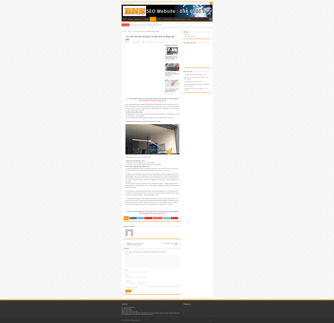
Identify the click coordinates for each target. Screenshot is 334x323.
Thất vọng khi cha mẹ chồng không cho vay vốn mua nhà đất (171, 57)
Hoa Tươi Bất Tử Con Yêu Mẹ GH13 (170, 243)
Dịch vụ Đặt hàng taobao (190, 36)
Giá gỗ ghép (187, 34)
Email (127, 275)
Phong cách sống (168, 19)
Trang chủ (130, 3)
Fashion (159, 19)
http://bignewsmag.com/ (131, 311)
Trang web (127, 280)
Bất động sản (138, 19)
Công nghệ (146, 19)
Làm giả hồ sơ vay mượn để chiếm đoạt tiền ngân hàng (172, 74)
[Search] (211, 3)
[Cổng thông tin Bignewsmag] (167, 11)
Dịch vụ (152, 19)
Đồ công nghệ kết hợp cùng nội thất (138, 25)
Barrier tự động (148, 121)
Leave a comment (154, 42)
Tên (126, 270)
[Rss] (200, 3)
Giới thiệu (124, 3)
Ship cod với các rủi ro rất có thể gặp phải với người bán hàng (135, 243)
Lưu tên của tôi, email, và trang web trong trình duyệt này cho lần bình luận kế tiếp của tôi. (152, 287)
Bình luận (127, 254)
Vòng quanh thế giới (179, 19)
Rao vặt (189, 19)
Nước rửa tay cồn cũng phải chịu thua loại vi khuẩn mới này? (171, 90)
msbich (128, 42)
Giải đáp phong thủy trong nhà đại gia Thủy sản (195, 74)
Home (125, 31)
